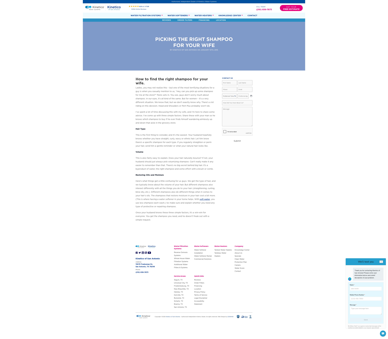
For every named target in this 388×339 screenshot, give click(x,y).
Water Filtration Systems (146, 15)
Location (221, 20)
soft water (205, 199)
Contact (252, 15)
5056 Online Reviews (138, 9)
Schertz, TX (178, 301)
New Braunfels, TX (181, 289)
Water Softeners (178, 15)
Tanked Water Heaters (223, 250)
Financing (204, 20)
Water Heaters (203, 15)
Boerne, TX (178, 304)
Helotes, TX (178, 292)
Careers (238, 265)
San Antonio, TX (180, 307)
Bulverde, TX (179, 298)
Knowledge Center (230, 15)
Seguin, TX (178, 280)
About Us (238, 253)
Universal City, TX (181, 283)
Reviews (166, 20)
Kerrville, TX (178, 295)
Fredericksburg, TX (181, 286)
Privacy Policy (199, 292)
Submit (237, 140)
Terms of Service (200, 295)
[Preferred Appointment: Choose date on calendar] (251, 96)
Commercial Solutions (202, 259)
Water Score (239, 268)
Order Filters (184, 20)
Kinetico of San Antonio (173, 316)
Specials (238, 256)
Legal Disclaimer (200, 298)
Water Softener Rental (203, 256)
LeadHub (230, 316)
